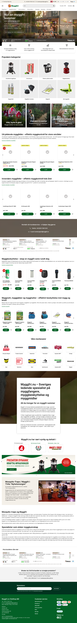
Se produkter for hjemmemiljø (14, 32)
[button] (2, 6)
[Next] (73, 158)
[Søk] (53, 5)
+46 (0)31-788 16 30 (30, 1)
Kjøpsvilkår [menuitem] (37, 605)
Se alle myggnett (6, 306)
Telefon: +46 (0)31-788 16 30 (39, 228)
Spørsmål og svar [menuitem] (38, 601)
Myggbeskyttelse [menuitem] (12, 9)
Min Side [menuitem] (36, 611)
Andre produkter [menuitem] (21, 9)
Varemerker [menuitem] (43, 9)
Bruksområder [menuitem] (30, 9)
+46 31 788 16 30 (32, 578)
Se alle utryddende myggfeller (9, 140)
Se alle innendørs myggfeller (8, 184)
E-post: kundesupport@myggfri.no (40, 231)
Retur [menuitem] (36, 609)
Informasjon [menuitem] (49, 9)
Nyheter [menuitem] (36, 613)
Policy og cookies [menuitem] (38, 607)
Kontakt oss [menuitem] (37, 603)
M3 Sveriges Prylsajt (35, 443)
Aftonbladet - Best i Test (53, 443)
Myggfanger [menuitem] (4, 9)
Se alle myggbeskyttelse (7, 265)
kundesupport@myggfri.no (42, 1)
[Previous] (3, 158)
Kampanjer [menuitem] (37, 9)
